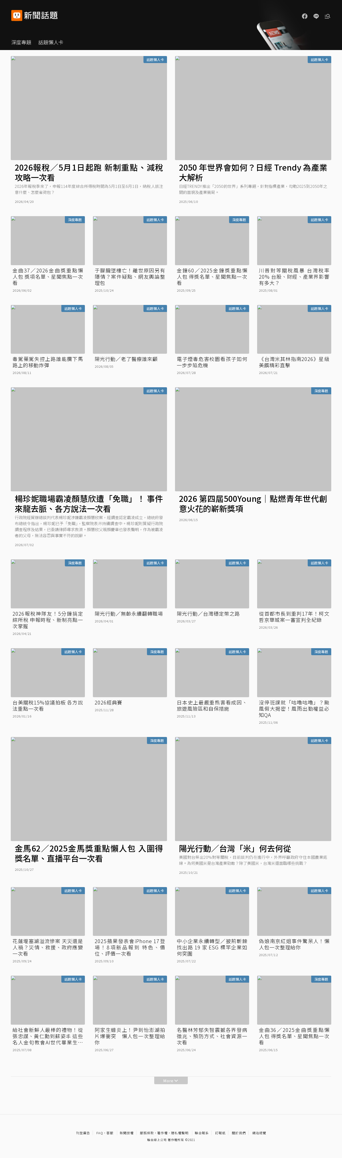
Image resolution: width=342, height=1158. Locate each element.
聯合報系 (202, 1132)
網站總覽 (259, 1132)
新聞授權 (127, 1132)
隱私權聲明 (180, 1132)
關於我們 (239, 1132)
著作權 (162, 1132)
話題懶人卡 (50, 42)
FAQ (99, 1132)
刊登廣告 (83, 1132)
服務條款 (147, 1132)
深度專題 (21, 42)
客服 (109, 1132)
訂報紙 (220, 1132)
